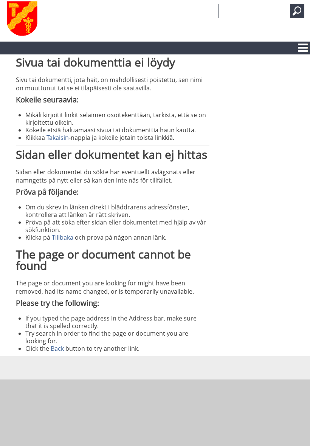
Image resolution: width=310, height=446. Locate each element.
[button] (297, 11)
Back (57, 348)
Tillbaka (62, 237)
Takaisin (57, 137)
